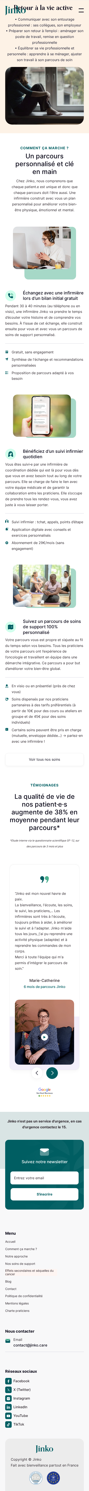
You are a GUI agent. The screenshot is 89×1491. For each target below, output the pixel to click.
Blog (8, 1281)
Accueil (10, 1241)
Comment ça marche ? (21, 1249)
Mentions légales (17, 1303)
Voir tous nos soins (44, 759)
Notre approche (16, 1256)
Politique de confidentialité (24, 1296)
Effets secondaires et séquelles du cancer (29, 1272)
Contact (10, 1289)
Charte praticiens (17, 1310)
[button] (81, 10)
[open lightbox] (44, 1037)
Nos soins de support (20, 1263)
